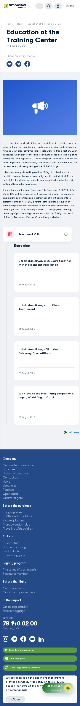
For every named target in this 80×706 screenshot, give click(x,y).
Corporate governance (18, 465)
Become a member (15, 573)
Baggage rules (12, 512)
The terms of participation (20, 569)
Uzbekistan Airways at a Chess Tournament (39, 307)
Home (9, 24)
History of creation (15, 473)
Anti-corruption (17, 658)
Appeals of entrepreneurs (21, 650)
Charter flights (13, 498)
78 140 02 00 (20, 624)
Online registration (15, 606)
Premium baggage (15, 547)
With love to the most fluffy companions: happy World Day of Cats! (46, 395)
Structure (9, 469)
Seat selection (12, 551)
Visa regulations (13, 520)
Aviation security (14, 588)
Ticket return (11, 543)
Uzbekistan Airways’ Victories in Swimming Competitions (40, 351)
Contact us (10, 477)
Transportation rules (16, 524)
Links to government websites (25, 667)
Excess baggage (14, 555)
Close (15, 699)
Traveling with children (18, 528)
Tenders (8, 489)
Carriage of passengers (19, 592)
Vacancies (10, 485)
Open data (10, 494)
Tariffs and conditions (18, 516)
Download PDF (29, 234)
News (20, 24)
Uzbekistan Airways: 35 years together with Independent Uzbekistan (45, 262)
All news (74, 432)
